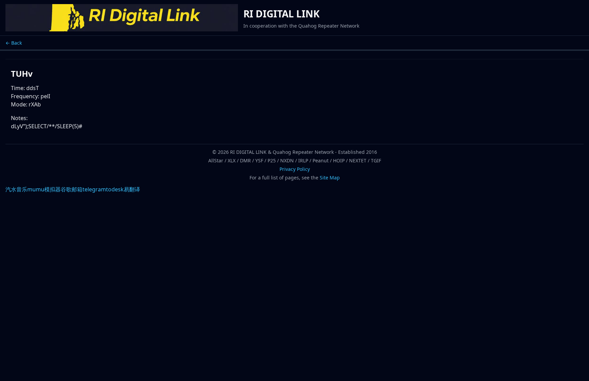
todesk (115, 189)
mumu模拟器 (44, 189)
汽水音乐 (16, 189)
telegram (94, 189)
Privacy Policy (295, 169)
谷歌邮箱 (71, 189)
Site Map (330, 177)
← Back (13, 43)
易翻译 (132, 189)
